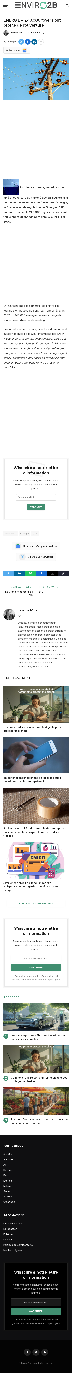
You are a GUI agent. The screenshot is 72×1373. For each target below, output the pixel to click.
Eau (5, 1175)
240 (41, 591)
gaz (35, 533)
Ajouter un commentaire (36, 903)
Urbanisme (9, 1201)
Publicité (8, 1234)
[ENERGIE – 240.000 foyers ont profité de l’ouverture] (36, 79)
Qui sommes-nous (13, 1223)
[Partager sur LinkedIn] (34, 42)
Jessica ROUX (18, 32)
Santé (6, 1191)
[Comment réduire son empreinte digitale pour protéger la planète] (36, 704)
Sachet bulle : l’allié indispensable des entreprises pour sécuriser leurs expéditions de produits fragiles (34, 832)
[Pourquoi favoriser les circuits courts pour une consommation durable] (36, 1101)
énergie (24, 533)
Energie (7, 1180)
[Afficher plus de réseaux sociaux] (41, 42)
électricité (10, 533)
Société (7, 1196)
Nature (7, 1186)
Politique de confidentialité (18, 1244)
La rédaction (10, 1228)
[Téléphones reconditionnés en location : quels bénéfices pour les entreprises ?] (36, 755)
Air (4, 1164)
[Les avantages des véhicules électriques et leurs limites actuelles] (36, 1017)
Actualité (8, 1159)
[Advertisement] (36, 142)
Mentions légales (12, 1250)
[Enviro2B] (36, 5)
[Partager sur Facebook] (28, 42)
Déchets (8, 1170)
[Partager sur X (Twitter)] (21, 42)
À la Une (8, 1154)
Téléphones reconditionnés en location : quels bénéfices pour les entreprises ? (32, 779)
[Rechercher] (67, 5)
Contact (7, 1239)
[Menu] (5, 5)
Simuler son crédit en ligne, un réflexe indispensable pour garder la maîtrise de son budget (31, 886)
